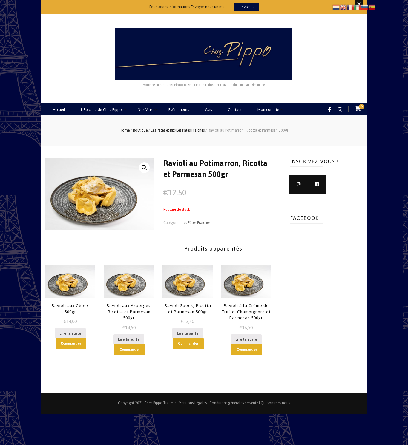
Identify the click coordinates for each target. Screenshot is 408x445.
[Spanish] (371, 6)
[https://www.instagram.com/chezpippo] (298, 184)
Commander (71, 343)
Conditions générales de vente (233, 403)
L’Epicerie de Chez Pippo (101, 109)
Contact (235, 109)
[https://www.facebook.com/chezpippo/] (317, 184)
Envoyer (247, 7)
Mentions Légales (193, 403)
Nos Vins (145, 109)
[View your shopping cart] (358, 109)
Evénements (178, 109)
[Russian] (364, 6)
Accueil (59, 109)
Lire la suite (70, 333)
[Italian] (357, 6)
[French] (350, 6)
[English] (343, 6)
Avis (208, 109)
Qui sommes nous (275, 403)
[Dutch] (336, 6)
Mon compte (268, 109)
